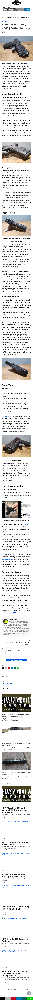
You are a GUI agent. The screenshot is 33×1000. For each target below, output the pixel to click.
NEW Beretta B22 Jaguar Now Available (16, 940)
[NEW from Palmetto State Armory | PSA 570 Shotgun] (16, 732)
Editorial (4, 902)
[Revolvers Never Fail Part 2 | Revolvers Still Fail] (16, 893)
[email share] (6, 668)
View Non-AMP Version (21, 994)
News (3, 804)
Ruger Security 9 (7, 559)
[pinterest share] (9, 668)
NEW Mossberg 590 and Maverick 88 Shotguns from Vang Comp (15, 810)
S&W (3, 683)
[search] (30, 2)
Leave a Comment (16, 660)
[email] (8, 998)
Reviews (4, 21)
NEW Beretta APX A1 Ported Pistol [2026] (15, 843)
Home (3, 17)
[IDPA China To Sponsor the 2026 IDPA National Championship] (16, 958)
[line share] (18, 668)
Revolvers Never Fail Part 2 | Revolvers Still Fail (15, 908)
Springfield (8, 416)
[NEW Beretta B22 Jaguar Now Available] (16, 925)
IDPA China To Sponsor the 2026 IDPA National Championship (15, 973)
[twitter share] (3, 668)
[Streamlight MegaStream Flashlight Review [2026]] (16, 761)
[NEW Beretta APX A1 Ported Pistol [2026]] (16, 829)
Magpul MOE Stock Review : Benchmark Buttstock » (19, 643)
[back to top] (29, 993)
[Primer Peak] (16, 2)
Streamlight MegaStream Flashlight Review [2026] (13, 875)
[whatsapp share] (15, 668)
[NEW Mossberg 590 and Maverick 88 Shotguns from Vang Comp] (16, 703)
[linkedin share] (12, 668)
